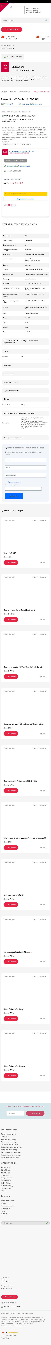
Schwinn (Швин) (6, 1188)
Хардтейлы (28, 426)
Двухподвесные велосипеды (11, 1147)
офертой (42, 1319)
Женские (35, 421)
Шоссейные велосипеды (10, 1157)
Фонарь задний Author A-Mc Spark (17, 952)
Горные (28, 421)
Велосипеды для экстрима (11, 1152)
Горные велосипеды (8, 1134)
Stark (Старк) (5, 1173)
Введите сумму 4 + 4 (11, 485)
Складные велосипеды (9, 1144)
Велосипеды (25, 418)
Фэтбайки (4, 1137)
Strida (3, 1191)
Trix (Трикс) (5, 1175)
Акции (3, 1211)
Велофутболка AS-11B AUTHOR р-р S (19, 610)
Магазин (4, 1214)
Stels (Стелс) (34, 418)
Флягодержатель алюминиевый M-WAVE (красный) (25, 838)
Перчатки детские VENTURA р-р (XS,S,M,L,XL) (23, 724)
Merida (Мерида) (7, 1186)
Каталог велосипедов (9, 1130)
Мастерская (5, 1208)
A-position (5, 1338)
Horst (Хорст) (6, 1180)
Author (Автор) (6, 1167)
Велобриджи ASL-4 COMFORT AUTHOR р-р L (23, 667)
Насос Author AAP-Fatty (13, 1009)
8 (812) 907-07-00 (7, 48)
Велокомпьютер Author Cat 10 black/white (20, 781)
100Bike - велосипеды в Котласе (22, 1313)
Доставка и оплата (8, 1201)
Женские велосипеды (9, 1142)
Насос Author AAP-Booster (14, 1066)
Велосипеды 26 (35, 423)
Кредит (3, 1203)
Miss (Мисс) (24, 420)
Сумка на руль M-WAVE (13, 895)
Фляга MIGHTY (10, 553)
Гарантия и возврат (8, 1206)
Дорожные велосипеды (9, 1150)
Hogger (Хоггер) (6, 1178)
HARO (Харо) (6, 1183)
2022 (26, 428)
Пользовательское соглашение (13, 1326)
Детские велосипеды (8, 1139)
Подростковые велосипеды (11, 1155)
